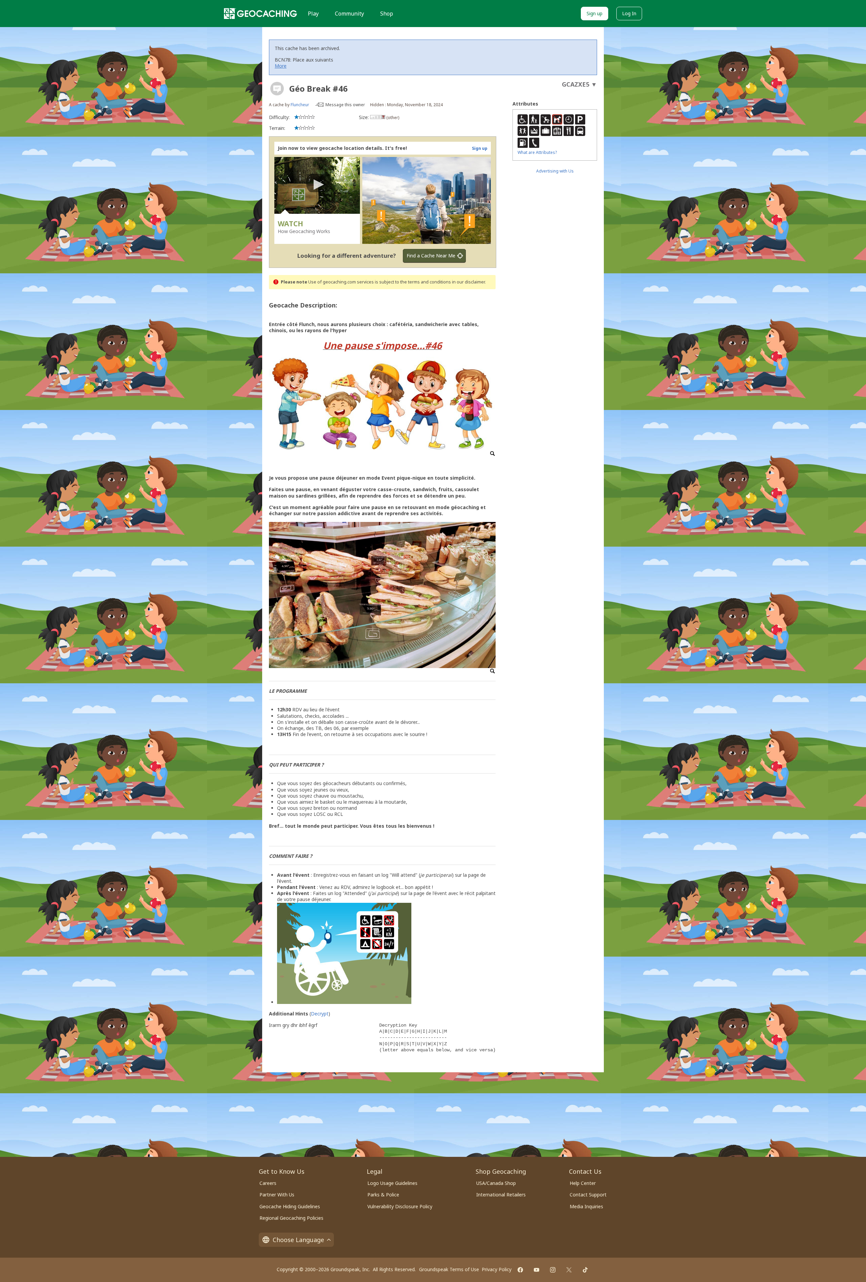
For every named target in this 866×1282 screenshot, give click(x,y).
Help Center (583, 1183)
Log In (629, 13)
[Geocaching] (260, 13)
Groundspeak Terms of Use (449, 1269)
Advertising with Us (555, 171)
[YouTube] (536, 1270)
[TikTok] (585, 1270)
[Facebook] (520, 1270)
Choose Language (298, 1240)
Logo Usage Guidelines (392, 1183)
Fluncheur (300, 105)
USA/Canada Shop (496, 1183)
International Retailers (501, 1194)
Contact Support (588, 1194)
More (281, 66)
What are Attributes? (537, 152)
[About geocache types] (277, 89)
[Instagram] (553, 1270)
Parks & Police (383, 1194)
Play (313, 13)
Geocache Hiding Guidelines (289, 1206)
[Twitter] (569, 1270)
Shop (386, 13)
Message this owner (345, 105)
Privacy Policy (496, 1269)
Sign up (594, 13)
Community (349, 13)
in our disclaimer (468, 282)
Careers (267, 1183)
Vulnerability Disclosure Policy (399, 1206)
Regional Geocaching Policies (291, 1218)
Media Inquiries (586, 1206)
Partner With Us (276, 1194)
